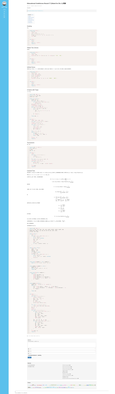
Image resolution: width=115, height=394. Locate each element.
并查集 (73, 385)
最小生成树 (85, 385)
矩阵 (45, 387)
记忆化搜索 (64, 387)
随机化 (73, 387)
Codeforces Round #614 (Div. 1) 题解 (67, 369)
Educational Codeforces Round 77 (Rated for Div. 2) (35, 10)
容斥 (71, 385)
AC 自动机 (29, 385)
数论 (80, 385)
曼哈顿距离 (82, 385)
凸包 (50, 385)
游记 (4, 15)
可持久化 (68, 385)
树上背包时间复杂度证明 (31, 365)
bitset (31, 385)
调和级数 (67, 387)
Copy (95, 30)
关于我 (4, 9)
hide (32, 14)
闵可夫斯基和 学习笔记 (31, 366)
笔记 (4, 13)
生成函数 (44, 387)
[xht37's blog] (4, 3)
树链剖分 (32, 387)
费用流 (71, 387)
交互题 (48, 385)
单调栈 (61, 385)
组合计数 (51, 387)
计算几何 (60, 387)
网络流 (56, 387)
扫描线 (76, 385)
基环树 (69, 385)
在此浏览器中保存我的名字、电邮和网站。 (35, 355)
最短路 (88, 385)
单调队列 (63, 385)
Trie (36, 385)
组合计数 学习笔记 (65, 372)
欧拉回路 (40, 387)
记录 (4, 11)
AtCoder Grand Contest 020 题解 (67, 366)
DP (33, 385)
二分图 (45, 385)
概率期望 (37, 387)
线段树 (47, 387)
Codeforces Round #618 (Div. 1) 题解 (67, 375)
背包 (57, 387)
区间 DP (58, 385)
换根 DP (78, 385)
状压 (42, 387)
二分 (43, 385)
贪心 (69, 387)
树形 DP (93, 385)
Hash (35, 385)
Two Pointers (39, 385)
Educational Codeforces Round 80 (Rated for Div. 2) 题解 (70, 378)
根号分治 (34, 387)
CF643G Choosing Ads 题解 (66, 365)
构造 (90, 385)
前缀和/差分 (54, 385)
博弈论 (65, 385)
